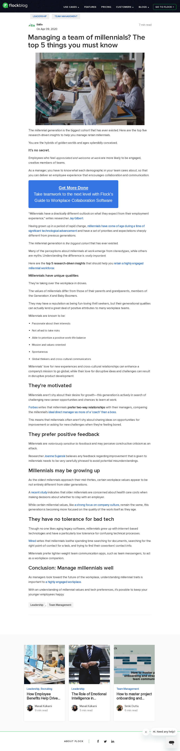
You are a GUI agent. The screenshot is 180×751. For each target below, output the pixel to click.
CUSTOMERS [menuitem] (123, 6)
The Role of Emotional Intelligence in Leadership (89, 696)
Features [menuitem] (90, 6)
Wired (32, 541)
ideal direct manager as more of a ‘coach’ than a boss (82, 412)
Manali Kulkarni (43, 706)
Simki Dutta (132, 706)
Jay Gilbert (76, 218)
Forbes (33, 407)
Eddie (40, 24)
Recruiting (46, 689)
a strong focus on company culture (97, 505)
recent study (39, 492)
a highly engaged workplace (63, 582)
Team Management (66, 16)
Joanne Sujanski (54, 456)
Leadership (40, 16)
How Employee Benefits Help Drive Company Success (42, 696)
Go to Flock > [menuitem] (164, 6)
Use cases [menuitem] (70, 6)
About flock (73, 741)
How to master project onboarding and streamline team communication (134, 696)
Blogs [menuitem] (143, 6)
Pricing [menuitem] (106, 6)
